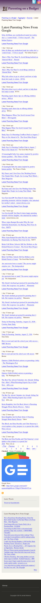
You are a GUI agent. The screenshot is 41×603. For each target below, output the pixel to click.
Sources (29, 18)
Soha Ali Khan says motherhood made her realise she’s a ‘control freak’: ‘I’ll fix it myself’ (20, 51)
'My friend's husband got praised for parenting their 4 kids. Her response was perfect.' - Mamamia (20, 303)
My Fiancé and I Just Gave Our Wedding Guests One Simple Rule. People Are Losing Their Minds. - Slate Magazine (20, 176)
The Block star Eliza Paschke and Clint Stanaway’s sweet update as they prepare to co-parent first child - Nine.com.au (20, 426)
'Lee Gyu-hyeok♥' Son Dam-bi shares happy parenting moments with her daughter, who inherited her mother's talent (19, 215)
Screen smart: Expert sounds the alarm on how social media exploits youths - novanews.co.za (19, 562)
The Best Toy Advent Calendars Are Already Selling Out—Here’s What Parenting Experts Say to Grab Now (20, 397)
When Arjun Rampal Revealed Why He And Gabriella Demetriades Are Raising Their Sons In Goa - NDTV (19, 224)
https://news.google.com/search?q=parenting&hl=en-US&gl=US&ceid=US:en (16, 487)
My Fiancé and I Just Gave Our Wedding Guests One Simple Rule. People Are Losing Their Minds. (19, 189)
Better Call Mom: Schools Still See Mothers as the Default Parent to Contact (18, 258)
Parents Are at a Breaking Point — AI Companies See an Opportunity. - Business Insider (20, 547)
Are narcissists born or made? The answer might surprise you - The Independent (19, 264)
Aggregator (21, 18)
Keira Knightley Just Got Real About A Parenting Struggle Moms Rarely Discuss (18, 418)
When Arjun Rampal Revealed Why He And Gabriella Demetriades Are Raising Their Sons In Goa (19, 238)
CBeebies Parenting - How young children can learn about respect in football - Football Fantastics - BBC (19, 558)
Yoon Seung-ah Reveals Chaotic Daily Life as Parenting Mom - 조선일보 (17, 525)
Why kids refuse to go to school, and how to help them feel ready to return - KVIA (19, 77)
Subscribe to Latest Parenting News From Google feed (3, 493)
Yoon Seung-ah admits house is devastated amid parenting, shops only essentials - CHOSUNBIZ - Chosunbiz (18, 531)
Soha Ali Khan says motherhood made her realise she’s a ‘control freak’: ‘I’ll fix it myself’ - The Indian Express (19, 37)
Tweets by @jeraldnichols (11, 503)
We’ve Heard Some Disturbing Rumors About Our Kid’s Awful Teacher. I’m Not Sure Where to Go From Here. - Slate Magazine (19, 520)
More (35, 570)
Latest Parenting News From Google (15, 43)
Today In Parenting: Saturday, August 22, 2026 (17, 334)
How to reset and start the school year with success (18, 354)
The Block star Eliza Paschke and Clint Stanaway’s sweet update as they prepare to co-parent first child (20, 441)
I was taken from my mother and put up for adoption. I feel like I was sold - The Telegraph (19, 566)
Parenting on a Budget (9, 18)
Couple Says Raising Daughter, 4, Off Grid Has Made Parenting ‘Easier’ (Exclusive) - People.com (19, 542)
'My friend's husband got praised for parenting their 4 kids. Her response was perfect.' (19, 296)
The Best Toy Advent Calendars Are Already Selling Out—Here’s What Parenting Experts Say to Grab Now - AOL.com (20, 382)
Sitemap (4, 585)
